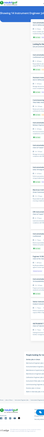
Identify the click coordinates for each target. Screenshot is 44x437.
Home (1, 400)
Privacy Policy (38, 416)
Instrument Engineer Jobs (22, 400)
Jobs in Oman (9, 400)
